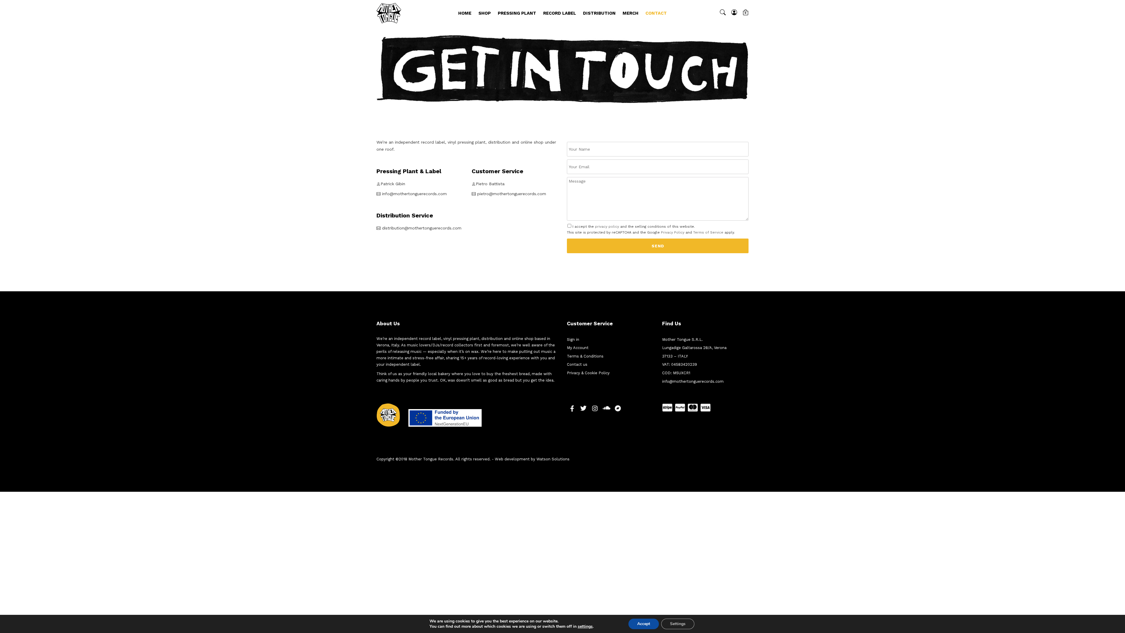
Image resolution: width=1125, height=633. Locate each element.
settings (585, 626)
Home (464, 13)
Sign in (573, 339)
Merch (630, 13)
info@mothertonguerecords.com (693, 381)
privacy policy (607, 226)
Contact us (577, 364)
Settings (678, 624)
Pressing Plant (517, 13)
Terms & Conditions (585, 356)
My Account (578, 348)
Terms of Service (708, 232)
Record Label (559, 13)
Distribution (599, 13)
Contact (656, 13)
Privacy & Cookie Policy (588, 373)
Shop (484, 13)
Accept (643, 624)
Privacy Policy (672, 232)
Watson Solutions (553, 459)
